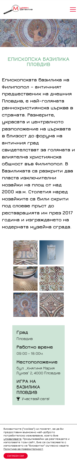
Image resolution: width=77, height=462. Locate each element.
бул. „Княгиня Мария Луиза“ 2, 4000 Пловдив (38, 370)
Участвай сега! (36, 398)
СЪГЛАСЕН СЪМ (15, 455)
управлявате (12, 438)
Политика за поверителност (23, 448)
